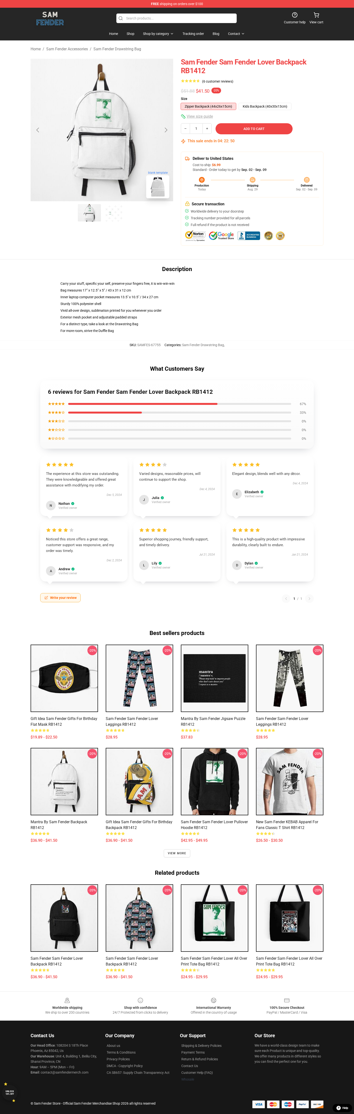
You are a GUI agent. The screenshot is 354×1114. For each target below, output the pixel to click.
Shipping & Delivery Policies (201, 1046)
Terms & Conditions (121, 1052)
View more (177, 853)
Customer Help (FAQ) (197, 1073)
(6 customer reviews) (217, 81)
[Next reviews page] (309, 598)
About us (113, 1046)
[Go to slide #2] (114, 212)
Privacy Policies (118, 1059)
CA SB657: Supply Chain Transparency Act (138, 1073)
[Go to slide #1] (89, 212)
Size (184, 99)
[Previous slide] (38, 130)
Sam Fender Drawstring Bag (117, 49)
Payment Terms (193, 1052)
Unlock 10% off (10, 1092)
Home (36, 49)
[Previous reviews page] (286, 598)
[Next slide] (166, 130)
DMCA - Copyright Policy (125, 1066)
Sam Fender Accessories (67, 49)
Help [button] (345, 1108)
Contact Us (189, 1066)
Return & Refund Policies (199, 1059)
